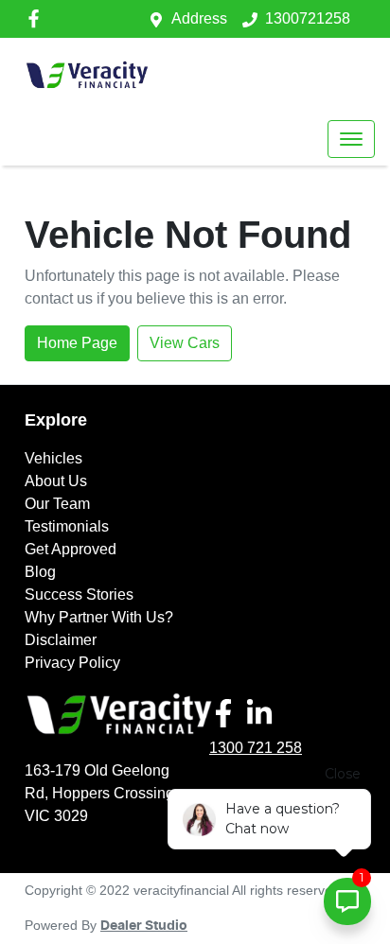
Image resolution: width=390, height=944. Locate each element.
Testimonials (67, 526)
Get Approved (70, 549)
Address (199, 18)
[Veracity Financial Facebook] (37, 18)
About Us (56, 481)
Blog (40, 572)
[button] (351, 139)
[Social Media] (227, 713)
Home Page (77, 343)
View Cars (185, 343)
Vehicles (53, 458)
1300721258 (307, 18)
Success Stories (79, 594)
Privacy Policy (72, 663)
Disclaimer (61, 640)
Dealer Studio (143, 926)
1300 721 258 (255, 748)
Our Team (57, 504)
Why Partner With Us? (99, 617)
